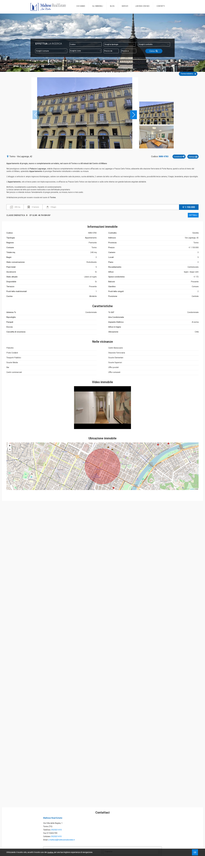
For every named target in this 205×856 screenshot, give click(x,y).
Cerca (152, 51)
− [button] (9, 449)
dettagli (193, 215)
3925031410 (56, 830)
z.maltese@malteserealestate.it (61, 840)
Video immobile (102, 382)
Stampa (192, 157)
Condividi (178, 156)
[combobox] (120, 44)
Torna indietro (187, 73)
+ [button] (9, 445)
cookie (50, 852)
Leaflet (192, 489)
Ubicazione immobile (102, 438)
